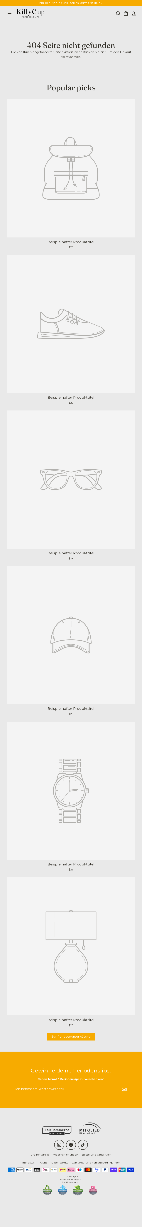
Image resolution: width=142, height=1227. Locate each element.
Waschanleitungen (65, 1154)
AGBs (44, 1162)
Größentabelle (40, 1154)
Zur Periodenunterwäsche (71, 1036)
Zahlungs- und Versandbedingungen (96, 1162)
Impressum (28, 1162)
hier (103, 52)
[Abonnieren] (124, 1089)
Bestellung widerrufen (96, 1154)
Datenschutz (59, 1162)
